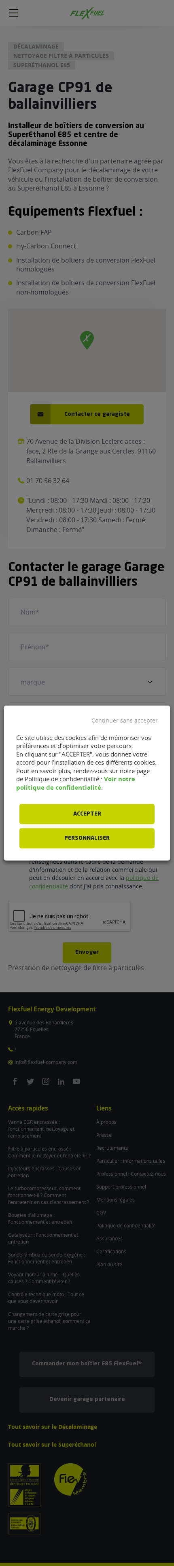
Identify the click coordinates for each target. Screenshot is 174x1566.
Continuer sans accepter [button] (124, 720)
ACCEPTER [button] (87, 814)
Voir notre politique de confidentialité (75, 783)
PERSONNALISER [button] (87, 838)
